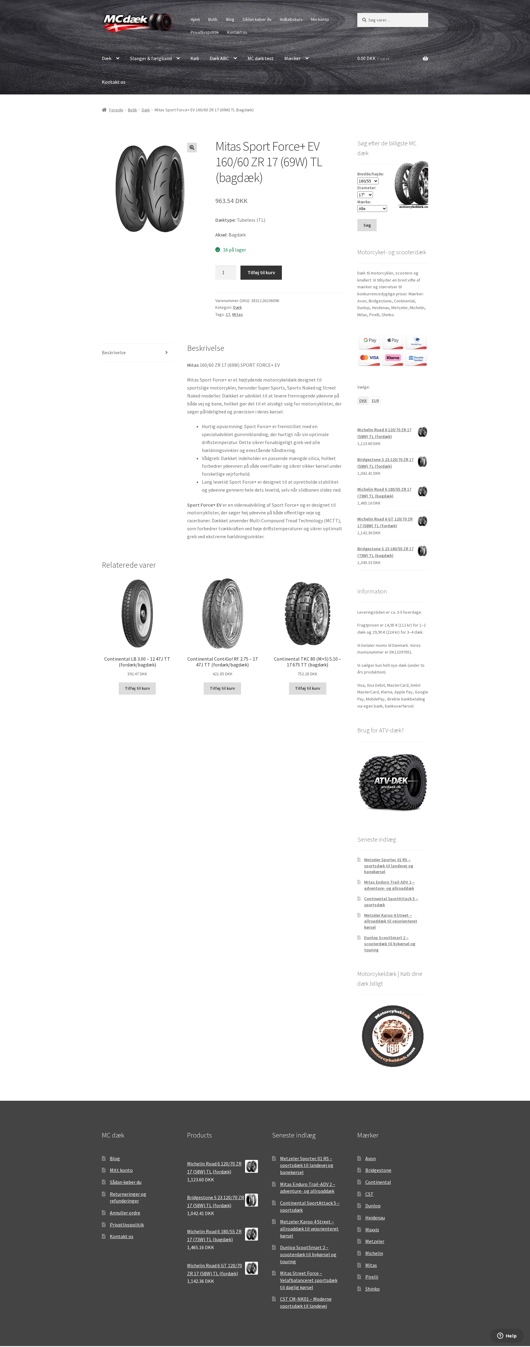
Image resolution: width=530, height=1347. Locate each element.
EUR (375, 400)
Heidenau (375, 1218)
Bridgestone (378, 1170)
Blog (230, 19)
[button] (192, 147)
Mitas (237, 314)
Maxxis (372, 1229)
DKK (363, 400)
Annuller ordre (125, 1213)
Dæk (106, 58)
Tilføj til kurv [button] (137, 688)
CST (369, 1194)
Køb (194, 58)
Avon (370, 1158)
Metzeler (374, 1241)
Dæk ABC (219, 58)
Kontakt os (237, 32)
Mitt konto (121, 1170)
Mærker (292, 58)
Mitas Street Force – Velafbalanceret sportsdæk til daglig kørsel (308, 1280)
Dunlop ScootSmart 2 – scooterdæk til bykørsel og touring (389, 944)
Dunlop (373, 1206)
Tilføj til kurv (261, 272)
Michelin (374, 1253)
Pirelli (371, 1277)
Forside (116, 110)
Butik (212, 19)
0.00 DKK (373, 58)
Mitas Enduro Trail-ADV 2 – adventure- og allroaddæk (389, 885)
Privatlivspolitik (205, 32)
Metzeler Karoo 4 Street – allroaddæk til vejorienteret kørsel (390, 921)
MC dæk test (261, 58)
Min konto (320, 19)
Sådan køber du (257, 19)
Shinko (372, 1289)
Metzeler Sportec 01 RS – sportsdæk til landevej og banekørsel (388, 866)
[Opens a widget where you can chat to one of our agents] (507, 1336)
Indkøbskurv (291, 19)
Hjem (195, 19)
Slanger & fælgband (151, 58)
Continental (378, 1182)
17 (228, 314)
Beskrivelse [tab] (114, 352)
